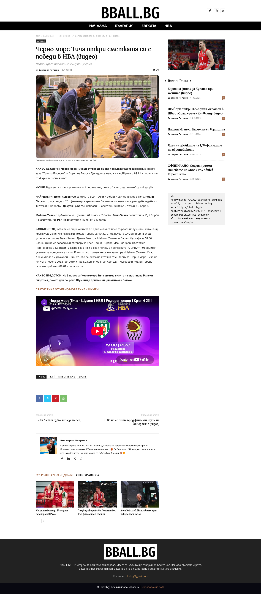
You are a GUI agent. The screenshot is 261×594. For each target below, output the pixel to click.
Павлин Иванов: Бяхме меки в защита (196, 129)
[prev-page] (38, 521)
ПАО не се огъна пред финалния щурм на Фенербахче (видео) (131, 422)
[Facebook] (209, 11)
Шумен (82, 376)
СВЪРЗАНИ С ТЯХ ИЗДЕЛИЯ (54, 475)
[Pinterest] (55, 398)
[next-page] (43, 521)
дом (38, 35)
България (48, 35)
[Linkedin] (223, 11)
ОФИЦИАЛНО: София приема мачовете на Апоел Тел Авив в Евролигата (190, 170)
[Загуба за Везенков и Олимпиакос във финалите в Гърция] (97, 494)
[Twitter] (47, 398)
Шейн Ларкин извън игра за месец (58, 420)
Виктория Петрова (49, 69)
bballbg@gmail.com (137, 576)
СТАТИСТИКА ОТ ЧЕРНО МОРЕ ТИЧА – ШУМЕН (67, 289)
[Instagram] (216, 11)
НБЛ (51, 376)
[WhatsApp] (63, 398)
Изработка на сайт (153, 586)
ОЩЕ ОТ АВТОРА (87, 475)
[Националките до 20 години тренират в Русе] (55, 494)
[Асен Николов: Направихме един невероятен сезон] (140, 494)
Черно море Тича (66, 376)
